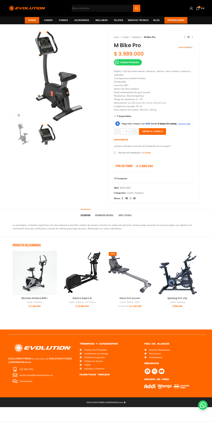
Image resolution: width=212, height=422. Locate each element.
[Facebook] (147, 371)
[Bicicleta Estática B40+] (35, 273)
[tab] (85, 214)
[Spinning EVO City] (177, 273)
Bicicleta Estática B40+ (35, 298)
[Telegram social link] (134, 198)
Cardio (125, 37)
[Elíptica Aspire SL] (82, 273)
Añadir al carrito (152, 131)
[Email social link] (127, 198)
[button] (203, 405)
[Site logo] (27, 8)
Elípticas (80, 302)
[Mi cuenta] (191, 8)
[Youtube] (161, 371)
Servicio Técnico (93, 381)
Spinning (181, 302)
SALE (137, 302)
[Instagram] (154, 371)
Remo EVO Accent (130, 298)
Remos (130, 302)
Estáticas (136, 37)
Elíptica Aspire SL (82, 298)
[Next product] (192, 37)
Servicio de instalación (134, 152)
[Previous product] (185, 37)
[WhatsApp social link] (130, 198)
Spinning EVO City (177, 298)
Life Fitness (90, 302)
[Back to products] (188, 37)
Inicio (116, 37)
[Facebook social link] (123, 198)
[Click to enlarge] (19, 115)
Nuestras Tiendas (95, 374)
